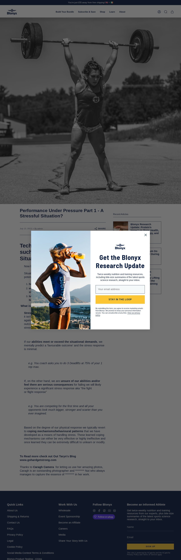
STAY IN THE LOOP (120, 299)
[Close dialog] (145, 234)
